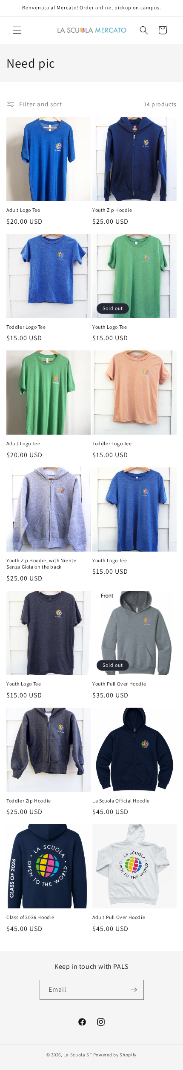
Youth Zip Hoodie (112, 210)
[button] (17, 30)
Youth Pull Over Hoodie (119, 683)
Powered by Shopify (115, 1055)
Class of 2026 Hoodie (30, 917)
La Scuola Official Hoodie (121, 800)
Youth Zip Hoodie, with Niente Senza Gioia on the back (41, 563)
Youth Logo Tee (109, 327)
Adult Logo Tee (23, 210)
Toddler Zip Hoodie (28, 800)
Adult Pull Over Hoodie (118, 917)
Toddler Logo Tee (26, 327)
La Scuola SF (77, 1055)
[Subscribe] (134, 990)
